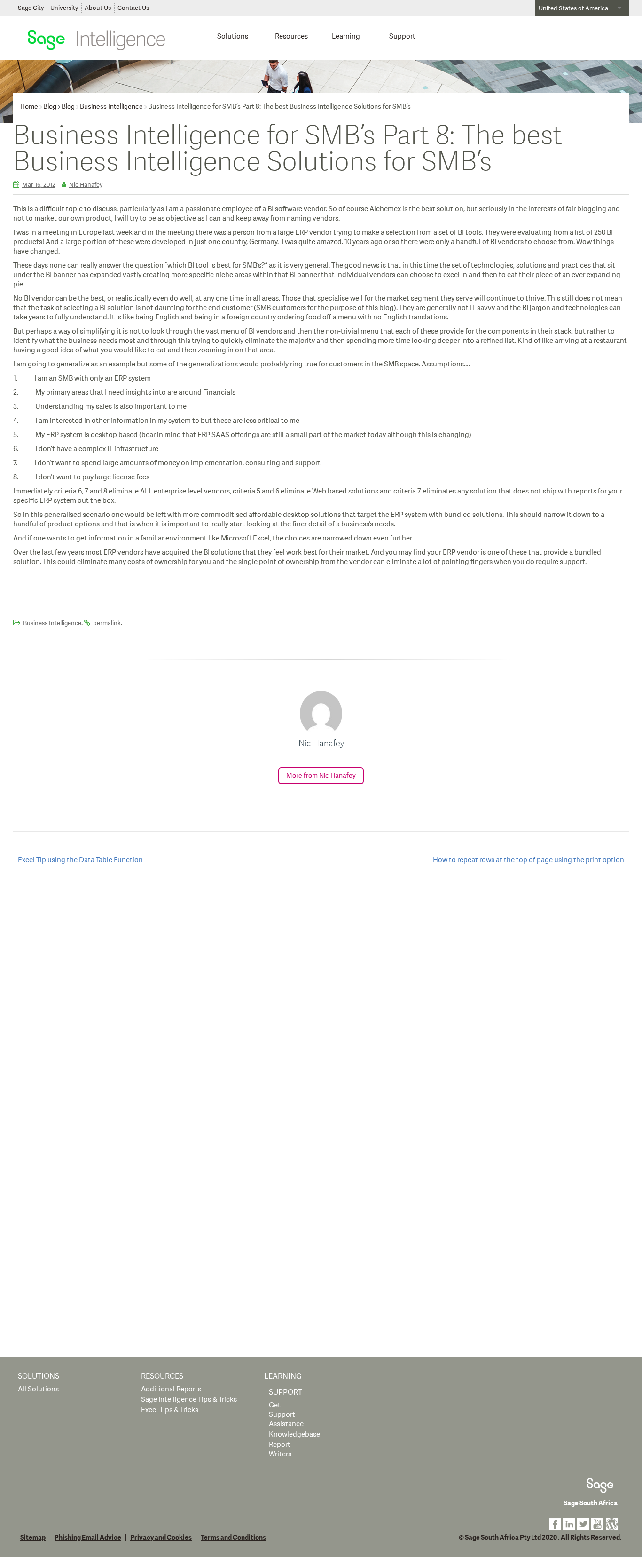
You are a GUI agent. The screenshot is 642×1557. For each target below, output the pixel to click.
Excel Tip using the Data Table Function (79, 860)
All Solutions (38, 1389)
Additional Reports (171, 1389)
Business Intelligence (111, 106)
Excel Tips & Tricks (169, 1410)
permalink (107, 623)
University (64, 8)
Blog (49, 106)
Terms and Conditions (233, 1537)
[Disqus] (321, 993)
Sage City (31, 8)
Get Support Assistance (286, 1414)
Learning (346, 36)
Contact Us (133, 8)
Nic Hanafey (85, 185)
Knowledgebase (294, 1434)
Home (29, 106)
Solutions (232, 36)
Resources (291, 36)
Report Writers (280, 1449)
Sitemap (33, 1537)
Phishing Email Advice (88, 1537)
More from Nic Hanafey (321, 775)
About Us (98, 8)
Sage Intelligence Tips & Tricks (189, 1400)
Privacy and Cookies (161, 1537)
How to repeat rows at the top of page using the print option (529, 860)
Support (402, 36)
